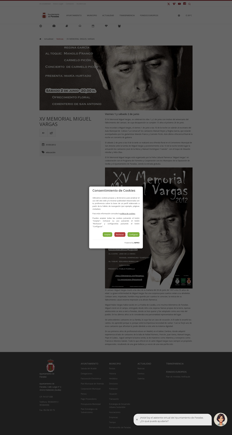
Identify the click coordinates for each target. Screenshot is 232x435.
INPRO (136, 243)
